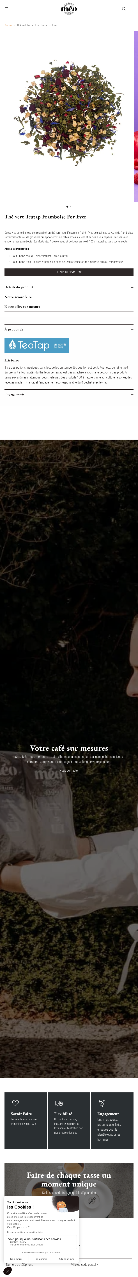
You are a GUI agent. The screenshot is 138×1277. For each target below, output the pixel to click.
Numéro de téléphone (19, 1265)
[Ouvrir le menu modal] (6, 9)
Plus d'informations (69, 272)
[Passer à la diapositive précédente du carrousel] (122, 420)
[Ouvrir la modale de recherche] (124, 9)
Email (75, 1246)
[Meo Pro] (69, 8)
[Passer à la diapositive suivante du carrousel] (130, 420)
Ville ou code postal (84, 1265)
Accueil (8, 25)
